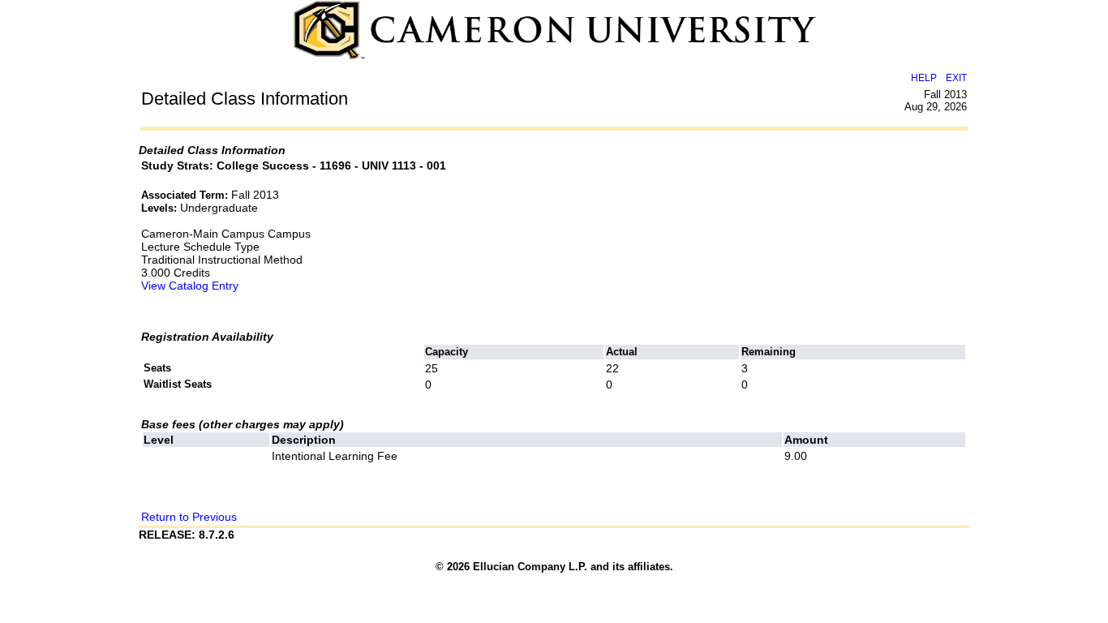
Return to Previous (189, 516)
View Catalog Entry (189, 285)
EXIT (956, 77)
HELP (924, 77)
